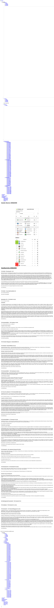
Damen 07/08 (9, 192)
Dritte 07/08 (9, 182)
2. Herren (5, 98)
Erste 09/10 (9, 154)
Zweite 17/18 (9, 166)
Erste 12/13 (9, 152)
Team (6, 3)
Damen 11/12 (9, 189)
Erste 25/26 (9, 142)
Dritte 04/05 (9, 184)
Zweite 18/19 (9, 165)
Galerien (3, 197)
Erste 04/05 (9, 158)
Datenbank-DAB (6, 141)
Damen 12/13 (9, 188)
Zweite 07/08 (9, 173)
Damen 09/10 (9, 190)
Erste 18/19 (9, 147)
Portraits (6, 4)
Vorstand (3, 194)
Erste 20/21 (9, 146)
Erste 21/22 (9, 145)
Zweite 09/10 (9, 172)
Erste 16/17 (9, 149)
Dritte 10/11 (9, 180)
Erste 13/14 (9, 151)
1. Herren (5, 2)
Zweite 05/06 (9, 175)
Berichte (6, 5)
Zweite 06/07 (9, 174)
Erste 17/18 (9, 148)
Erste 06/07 (9, 156)
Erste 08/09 (9, 155)
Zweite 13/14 (9, 169)
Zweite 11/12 (9, 170)
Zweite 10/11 (9, 171)
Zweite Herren (6, 198)
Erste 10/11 (9, 153)
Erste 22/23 (9, 144)
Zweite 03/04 (9, 176)
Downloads (4, 196)
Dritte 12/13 (9, 178)
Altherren (5, 104)
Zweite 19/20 (9, 164)
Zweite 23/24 (9, 161)
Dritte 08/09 (9, 181)
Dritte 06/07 (9, 183)
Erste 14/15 (9, 150)
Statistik (6, 100)
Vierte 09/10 (9, 185)
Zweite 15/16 (9, 167)
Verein (3, 195)
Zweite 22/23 (9, 162)
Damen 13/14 (9, 187)
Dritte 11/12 (9, 179)
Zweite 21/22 (9, 163)
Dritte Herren (6, 199)
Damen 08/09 (9, 191)
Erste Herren (6, 197)
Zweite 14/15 (9, 168)
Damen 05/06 (9, 193)
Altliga (6, 105)
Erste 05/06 (9, 157)
